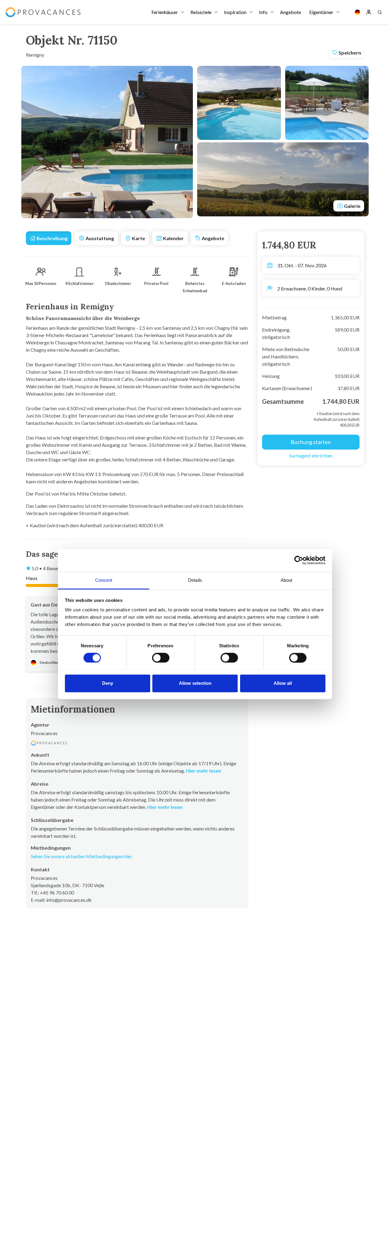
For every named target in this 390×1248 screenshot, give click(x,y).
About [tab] (286, 580)
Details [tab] (195, 580)
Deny (107, 683)
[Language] (357, 12)
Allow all (283, 683)
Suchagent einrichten (310, 455)
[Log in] (368, 12)
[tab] (48, 238)
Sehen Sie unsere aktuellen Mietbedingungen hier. (82, 856)
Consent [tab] (103, 580)
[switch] (160, 658)
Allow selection (195, 683)
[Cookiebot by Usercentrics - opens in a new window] (298, 560)
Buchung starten (311, 442)
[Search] (379, 12)
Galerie (351, 206)
